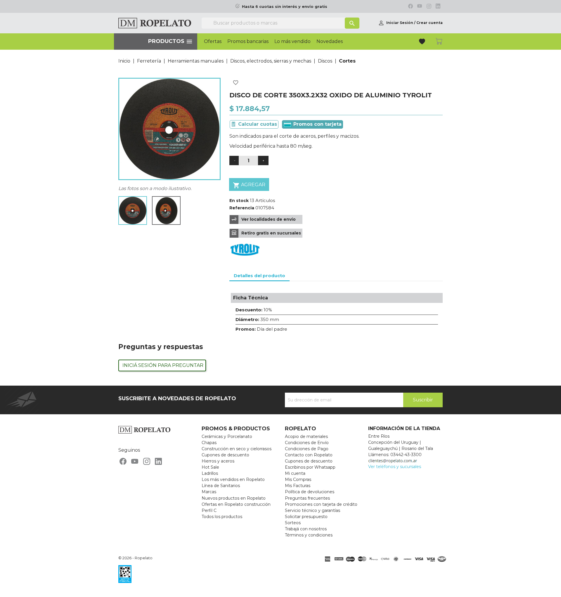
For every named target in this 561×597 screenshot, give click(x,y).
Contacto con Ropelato (309, 455)
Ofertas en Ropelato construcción (236, 504)
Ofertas (212, 41)
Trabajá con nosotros (306, 529)
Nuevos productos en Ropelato (234, 498)
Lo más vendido (292, 41)
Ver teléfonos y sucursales (394, 466)
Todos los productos (222, 516)
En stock (239, 200)
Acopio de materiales (306, 436)
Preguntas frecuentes (307, 498)
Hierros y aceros (218, 461)
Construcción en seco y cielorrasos (236, 448)
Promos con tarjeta (317, 124)
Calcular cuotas (257, 124)
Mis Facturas (297, 485)
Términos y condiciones (309, 535)
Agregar (249, 185)
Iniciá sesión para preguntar (162, 365)
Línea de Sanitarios (221, 485)
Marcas (209, 491)
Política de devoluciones (309, 491)
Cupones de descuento (225, 455)
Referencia (241, 208)
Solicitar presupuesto (306, 516)
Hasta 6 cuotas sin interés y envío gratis (284, 6)
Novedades (329, 41)
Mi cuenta (295, 473)
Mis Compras (298, 479)
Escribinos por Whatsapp (310, 467)
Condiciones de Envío (307, 442)
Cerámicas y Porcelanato (227, 436)
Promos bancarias (248, 41)
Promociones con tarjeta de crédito (321, 504)
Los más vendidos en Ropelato (233, 479)
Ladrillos (210, 473)
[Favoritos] (422, 42)
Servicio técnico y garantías (312, 510)
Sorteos (293, 522)
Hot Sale (210, 467)
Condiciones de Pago (306, 448)
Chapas (209, 442)
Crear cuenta (429, 22)
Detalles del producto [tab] (259, 275)
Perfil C (209, 510)
